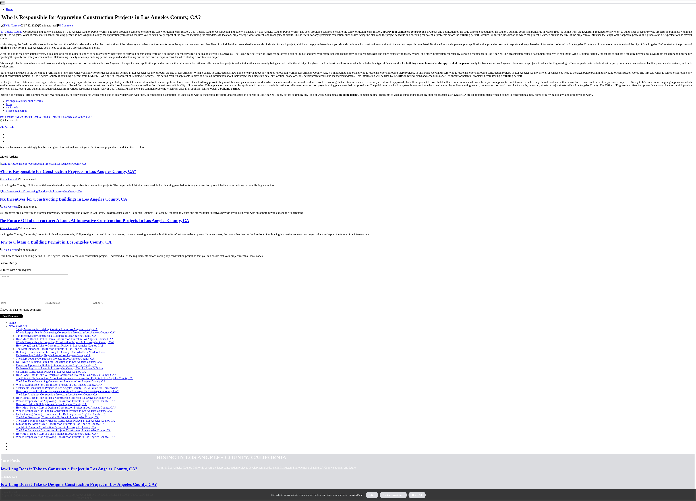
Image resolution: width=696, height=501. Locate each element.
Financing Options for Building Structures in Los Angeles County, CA (56, 365)
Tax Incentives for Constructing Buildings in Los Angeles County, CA (56, 335)
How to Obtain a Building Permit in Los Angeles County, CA (51, 404)
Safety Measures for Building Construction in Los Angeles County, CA (57, 329)
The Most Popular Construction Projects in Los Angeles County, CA (55, 358)
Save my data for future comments (22, 309)
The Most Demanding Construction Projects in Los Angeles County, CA (57, 417)
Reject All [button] (417, 495)
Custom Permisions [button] (393, 495)
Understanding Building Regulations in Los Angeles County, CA (53, 355)
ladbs (9, 104)
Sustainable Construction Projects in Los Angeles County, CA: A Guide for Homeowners (67, 387)
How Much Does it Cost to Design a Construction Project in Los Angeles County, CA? (66, 407)
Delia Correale (12, 25)
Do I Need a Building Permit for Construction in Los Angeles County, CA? (59, 361)
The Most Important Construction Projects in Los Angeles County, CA (56, 348)
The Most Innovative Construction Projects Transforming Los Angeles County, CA (63, 430)
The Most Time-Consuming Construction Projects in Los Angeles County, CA (60, 381)
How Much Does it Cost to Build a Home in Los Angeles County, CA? (57, 433)
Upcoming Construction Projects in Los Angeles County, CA (51, 371)
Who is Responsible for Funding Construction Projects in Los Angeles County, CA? (64, 410)
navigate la (12, 107)
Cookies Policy (355, 495)
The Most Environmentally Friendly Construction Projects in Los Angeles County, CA (65, 420)
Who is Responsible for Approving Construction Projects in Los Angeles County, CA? (65, 401)
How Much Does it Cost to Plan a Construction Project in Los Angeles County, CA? (64, 339)
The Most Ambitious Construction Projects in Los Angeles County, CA (56, 394)
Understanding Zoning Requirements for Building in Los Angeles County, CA (61, 414)
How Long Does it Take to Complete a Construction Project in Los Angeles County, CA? (67, 391)
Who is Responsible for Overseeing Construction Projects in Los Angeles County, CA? (66, 332)
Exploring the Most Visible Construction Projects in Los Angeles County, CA (60, 423)
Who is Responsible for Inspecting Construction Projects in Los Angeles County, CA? (65, 342)
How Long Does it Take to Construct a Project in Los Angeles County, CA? (59, 345)
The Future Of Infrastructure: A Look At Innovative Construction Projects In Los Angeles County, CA (74, 378)
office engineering (16, 110)
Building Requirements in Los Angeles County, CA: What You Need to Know (61, 352)
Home (9, 9)
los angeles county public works (24, 100)
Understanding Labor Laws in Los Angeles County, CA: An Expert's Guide (59, 368)
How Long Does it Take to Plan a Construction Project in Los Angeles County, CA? (64, 397)
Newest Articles (18, 325)
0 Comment (66, 25)
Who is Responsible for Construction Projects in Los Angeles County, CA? (59, 384)
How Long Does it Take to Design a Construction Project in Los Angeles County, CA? (66, 374)
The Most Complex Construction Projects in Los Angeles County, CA (56, 427)
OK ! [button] (371, 495)
